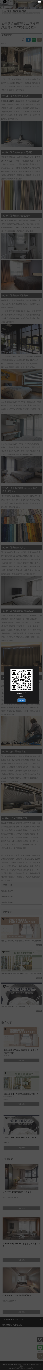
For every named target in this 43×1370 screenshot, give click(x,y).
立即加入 (21, 700)
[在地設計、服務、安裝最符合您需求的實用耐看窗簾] (5, 2)
